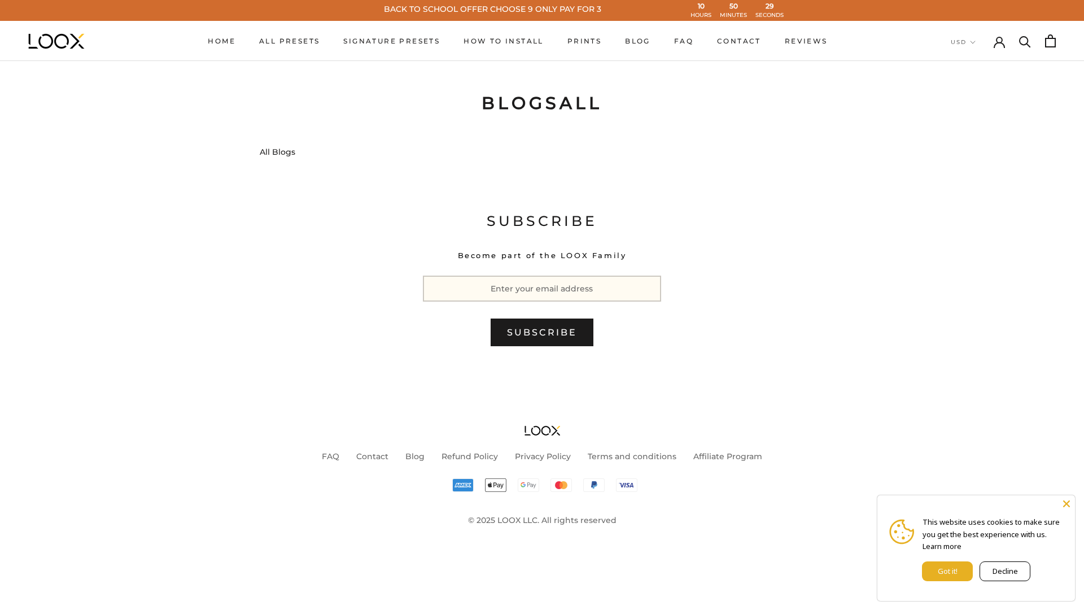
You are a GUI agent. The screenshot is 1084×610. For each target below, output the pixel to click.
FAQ (683, 41)
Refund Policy (470, 456)
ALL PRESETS (289, 41)
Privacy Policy (543, 456)
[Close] (1066, 503)
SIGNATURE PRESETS (391, 41)
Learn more (942, 546)
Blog (415, 456)
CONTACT (739, 41)
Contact (372, 456)
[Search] (1025, 41)
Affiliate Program (727, 456)
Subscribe (542, 332)
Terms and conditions (632, 456)
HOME (221, 41)
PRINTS (584, 41)
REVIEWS (806, 41)
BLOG (637, 41)
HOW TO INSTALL (504, 41)
